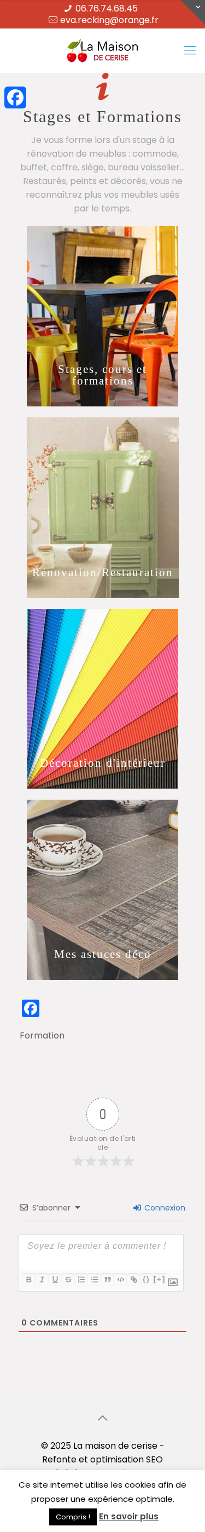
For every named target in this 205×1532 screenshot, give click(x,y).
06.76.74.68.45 (106, 8)
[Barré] (67, 1279)
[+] (160, 1279)
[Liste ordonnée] (80, 1279)
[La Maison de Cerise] (102, 50)
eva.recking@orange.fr (109, 20)
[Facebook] (15, 97)
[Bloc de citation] (107, 1279)
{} (146, 1279)
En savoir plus (129, 1516)
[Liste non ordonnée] (94, 1279)
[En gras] (28, 1279)
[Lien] (133, 1279)
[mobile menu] (190, 50)
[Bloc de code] (120, 1279)
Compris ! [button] (73, 1517)
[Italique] (41, 1279)
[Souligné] (54, 1279)
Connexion (163, 1207)
